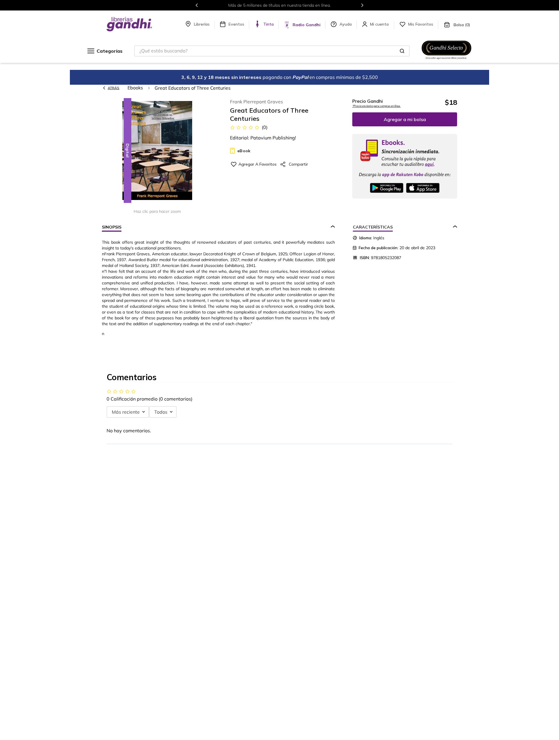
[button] (157, 151)
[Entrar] (380, 24)
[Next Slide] (362, 5)
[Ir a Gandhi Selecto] (446, 60)
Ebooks (135, 88)
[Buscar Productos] (402, 51)
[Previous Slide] (196, 5)
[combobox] (272, 50)
